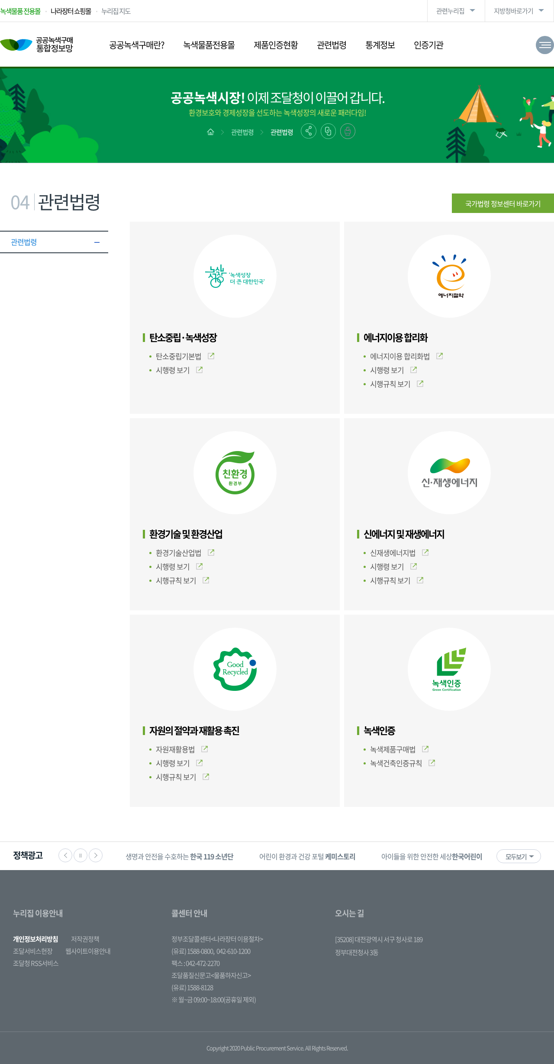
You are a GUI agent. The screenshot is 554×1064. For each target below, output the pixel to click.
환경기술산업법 (178, 552)
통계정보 (380, 45)
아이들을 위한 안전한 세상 (443, 856)
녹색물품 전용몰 (20, 11)
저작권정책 (85, 939)
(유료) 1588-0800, (192, 951)
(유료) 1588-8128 (192, 987)
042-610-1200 (233, 951)
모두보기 (516, 856)
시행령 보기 (173, 369)
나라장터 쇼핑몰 (71, 11)
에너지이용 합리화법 (400, 356)
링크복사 (328, 131)
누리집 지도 (115, 11)
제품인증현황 (276, 45)
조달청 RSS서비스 (35, 963)
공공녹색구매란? (136, 45)
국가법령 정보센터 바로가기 (503, 203)
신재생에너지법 (393, 552)
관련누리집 (450, 11)
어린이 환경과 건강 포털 (307, 856)
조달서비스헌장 (32, 951)
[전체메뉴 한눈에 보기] (545, 45)
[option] (179, 856)
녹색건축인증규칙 (396, 763)
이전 (65, 855)
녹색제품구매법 (393, 749)
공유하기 (308, 131)
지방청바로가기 (513, 11)
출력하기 (347, 131)
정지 (80, 855)
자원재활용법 (175, 749)
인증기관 (428, 45)
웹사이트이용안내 (87, 951)
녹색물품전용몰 (209, 45)
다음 (96, 855)
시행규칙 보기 (390, 383)
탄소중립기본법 (178, 356)
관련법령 (331, 45)
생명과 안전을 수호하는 (179, 856)
